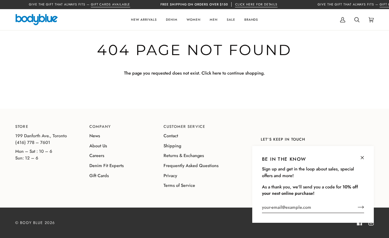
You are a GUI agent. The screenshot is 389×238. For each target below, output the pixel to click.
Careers (96, 155)
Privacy (170, 176)
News (94, 136)
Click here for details (256, 4)
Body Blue (31, 223)
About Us (98, 146)
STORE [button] (21, 126)
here (216, 73)
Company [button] (100, 126)
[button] (143, 19)
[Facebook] (359, 223)
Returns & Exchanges (184, 155)
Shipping (172, 146)
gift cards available (110, 4)
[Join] (356, 207)
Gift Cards (99, 176)
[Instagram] (371, 223)
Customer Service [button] (184, 126)
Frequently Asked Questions (191, 166)
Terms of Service (179, 185)
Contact (171, 136)
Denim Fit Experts (106, 166)
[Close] (365, 155)
